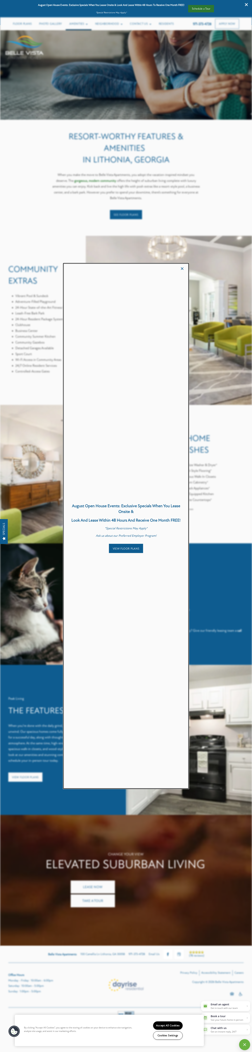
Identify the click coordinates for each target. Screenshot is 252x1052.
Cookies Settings (168, 1035)
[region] (109, 1030)
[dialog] (126, 526)
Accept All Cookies (167, 1025)
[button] (126, 548)
